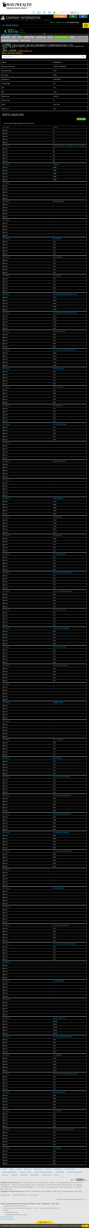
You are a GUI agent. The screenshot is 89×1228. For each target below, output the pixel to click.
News (19, 37)
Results (50, 37)
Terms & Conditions (70, 1169)
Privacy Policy (58, 1169)
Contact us (48, 1169)
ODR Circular (24, 1175)
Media (12, 1169)
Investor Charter (60, 1172)
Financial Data (40, 37)
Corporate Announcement (10, 40)
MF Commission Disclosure (9, 1172)
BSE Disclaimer (35, 1175)
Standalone (81, 119)
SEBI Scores (5, 1175)
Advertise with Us (38, 1169)
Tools (39, 20)
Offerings (33, 20)
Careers (19, 1169)
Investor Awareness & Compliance (43, 1172)
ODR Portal (14, 1175)
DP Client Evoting (46, 1175)
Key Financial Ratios (61, 37)
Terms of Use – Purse (25, 1172)
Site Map (56, 1175)
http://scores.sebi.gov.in (7, 1217)
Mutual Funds (24, 20)
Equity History (25, 40)
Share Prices (5, 37)
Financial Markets (6, 20)
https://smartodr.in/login (7, 1219)
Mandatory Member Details (74, 1172)
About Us (4, 1169)
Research (16, 20)
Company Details (29, 37)
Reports (72, 37)
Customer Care (46, 20)
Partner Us (27, 1169)
